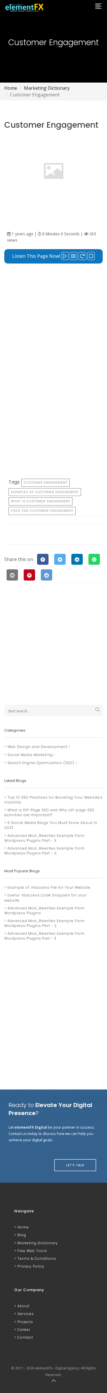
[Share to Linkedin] (77, 559)
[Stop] (91, 256)
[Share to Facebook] (43, 559)
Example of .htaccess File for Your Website (48, 887)
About (22, 1306)
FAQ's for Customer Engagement (42, 510)
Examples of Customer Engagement (45, 492)
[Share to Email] (12, 575)
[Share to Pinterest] (29, 575)
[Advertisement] (53, 322)
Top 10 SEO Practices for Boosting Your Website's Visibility (53, 800)
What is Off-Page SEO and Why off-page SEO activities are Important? (49, 812)
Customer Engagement (45, 482)
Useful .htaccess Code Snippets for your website (45, 897)
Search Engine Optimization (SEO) (40, 762)
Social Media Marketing (29, 754)
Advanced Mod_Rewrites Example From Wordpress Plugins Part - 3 (44, 838)
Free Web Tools (31, 1250)
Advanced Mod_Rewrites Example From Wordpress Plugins (44, 910)
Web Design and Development (36, 746)
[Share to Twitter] (60, 559)
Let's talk (75, 1165)
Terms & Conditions (36, 1258)
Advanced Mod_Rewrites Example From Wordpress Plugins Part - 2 (44, 851)
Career (23, 1329)
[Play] (64, 256)
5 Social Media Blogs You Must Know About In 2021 (50, 825)
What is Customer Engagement (40, 501)
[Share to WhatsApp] (94, 559)
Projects (24, 1321)
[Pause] (73, 256)
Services (25, 1313)
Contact (24, 1337)
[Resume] (82, 256)
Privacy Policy (30, 1266)
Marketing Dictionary (47, 88)
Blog (21, 1234)
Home (10, 88)
